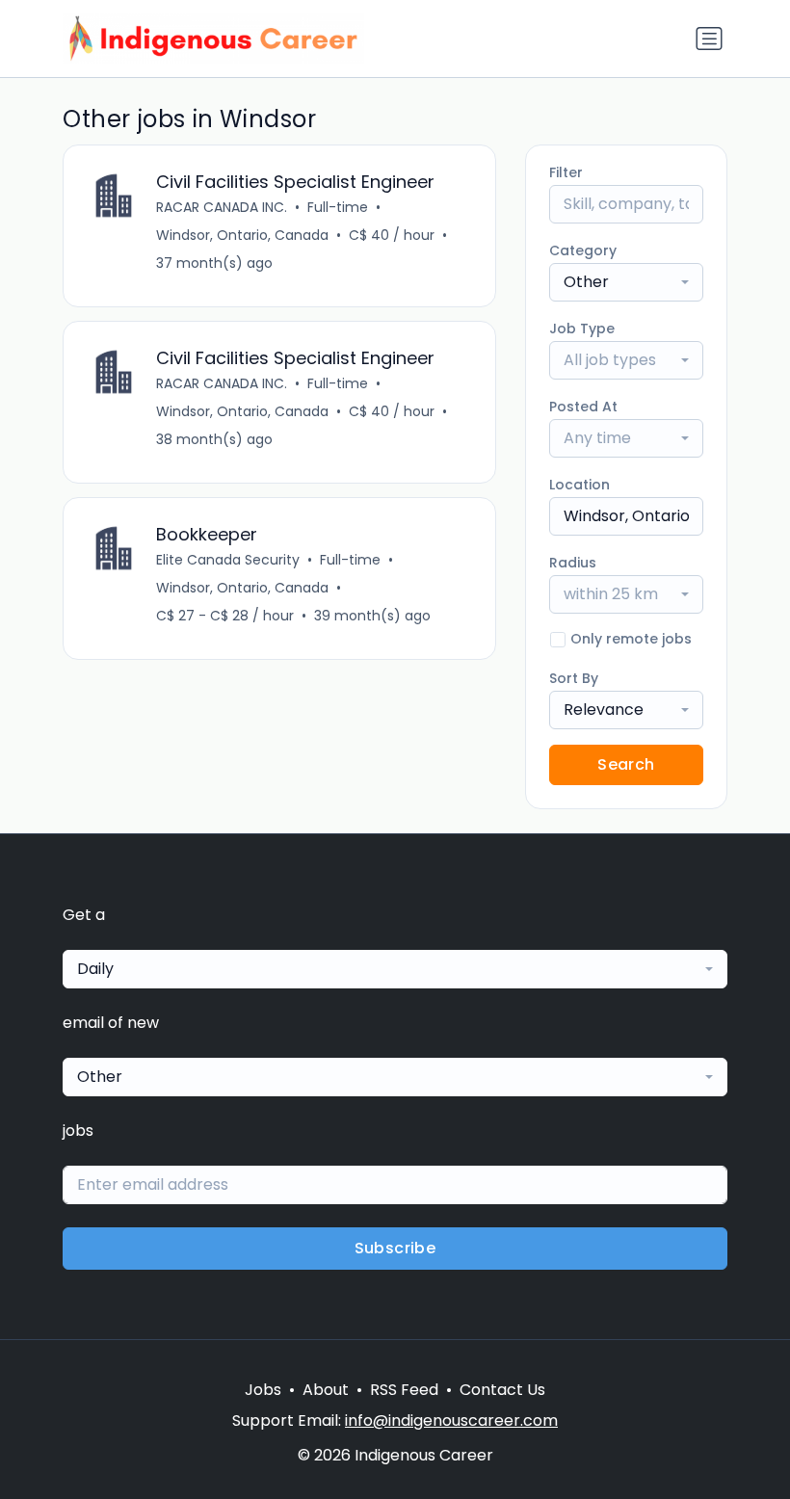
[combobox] (626, 282)
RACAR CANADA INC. (221, 207)
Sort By (573, 678)
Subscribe (395, 1248)
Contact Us (502, 1390)
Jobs (263, 1390)
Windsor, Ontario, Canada (242, 235)
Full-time (337, 207)
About (326, 1390)
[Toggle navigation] (709, 38)
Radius (572, 562)
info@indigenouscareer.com (451, 1420)
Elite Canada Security (228, 559)
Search (625, 764)
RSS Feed (404, 1390)
